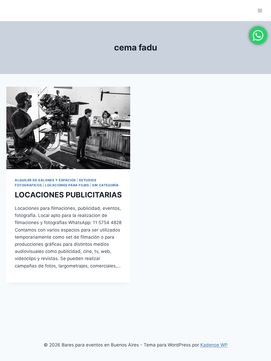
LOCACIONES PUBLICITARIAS (68, 194)
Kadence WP (214, 345)
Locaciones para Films (67, 185)
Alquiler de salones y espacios (45, 180)
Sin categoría (105, 185)
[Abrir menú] (260, 10)
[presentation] (68, 128)
